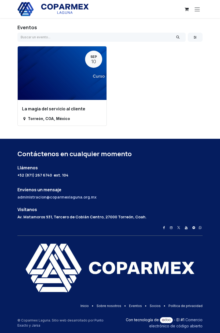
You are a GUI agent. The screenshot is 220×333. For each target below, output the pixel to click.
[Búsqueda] (178, 37)
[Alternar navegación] (197, 9)
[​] (164, 227)
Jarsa (36, 325)
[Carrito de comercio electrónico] (186, 9)
